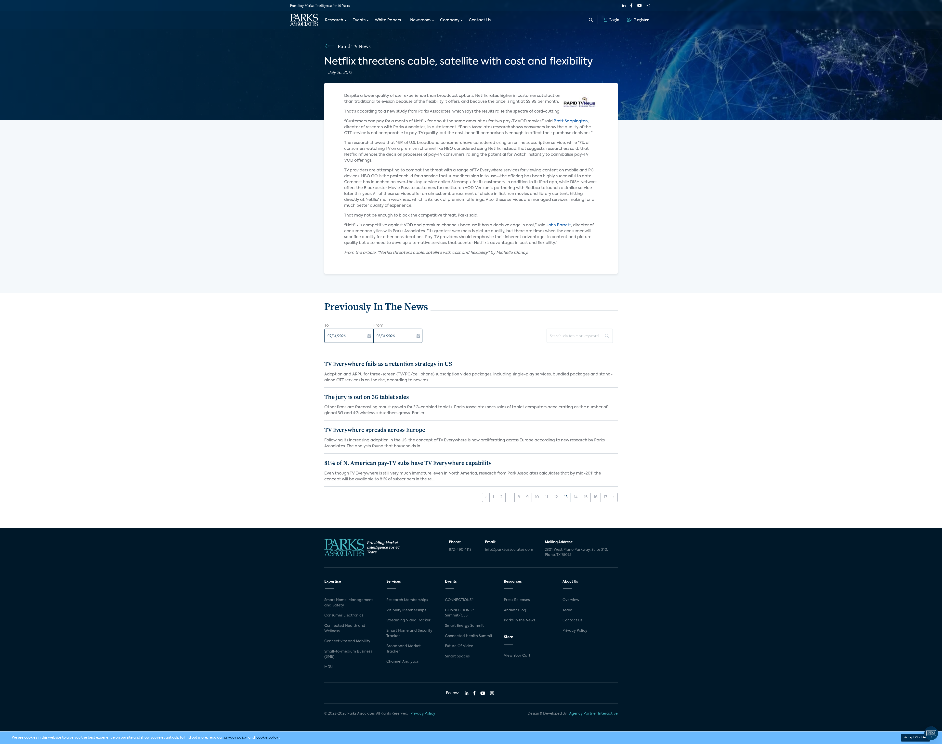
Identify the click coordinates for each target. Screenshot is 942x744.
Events (359, 20)
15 (586, 497)
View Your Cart (517, 655)
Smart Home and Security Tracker (409, 633)
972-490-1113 (460, 550)
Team (567, 610)
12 (556, 497)
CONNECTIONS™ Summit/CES (459, 613)
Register (641, 19)
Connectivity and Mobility (347, 641)
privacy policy (235, 737)
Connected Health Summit (468, 636)
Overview (571, 600)
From (378, 326)
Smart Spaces (457, 656)
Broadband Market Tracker (403, 648)
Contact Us (480, 20)
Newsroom (420, 20)
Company (449, 20)
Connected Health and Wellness (344, 628)
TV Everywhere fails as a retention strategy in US (388, 364)
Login (613, 19)
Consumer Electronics (343, 615)
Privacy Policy (575, 630)
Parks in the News (519, 620)
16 (596, 497)
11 (546, 497)
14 (576, 497)
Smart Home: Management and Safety (348, 602)
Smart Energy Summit (464, 626)
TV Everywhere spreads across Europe (374, 430)
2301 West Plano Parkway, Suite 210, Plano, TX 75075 (576, 552)
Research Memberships (407, 600)
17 (605, 497)
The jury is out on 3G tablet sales (366, 397)
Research (334, 20)
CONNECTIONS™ (459, 600)
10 (537, 497)
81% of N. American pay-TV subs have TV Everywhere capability (408, 463)
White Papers (388, 20)
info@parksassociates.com (509, 550)
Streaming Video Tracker (408, 620)
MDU (328, 667)
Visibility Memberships (406, 610)
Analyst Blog (515, 610)
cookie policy (267, 737)
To (326, 326)
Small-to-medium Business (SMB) (348, 654)
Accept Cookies (915, 737)
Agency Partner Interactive (593, 713)
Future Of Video (459, 646)
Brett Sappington (571, 121)
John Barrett (558, 225)
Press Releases (517, 600)
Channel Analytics (402, 661)
